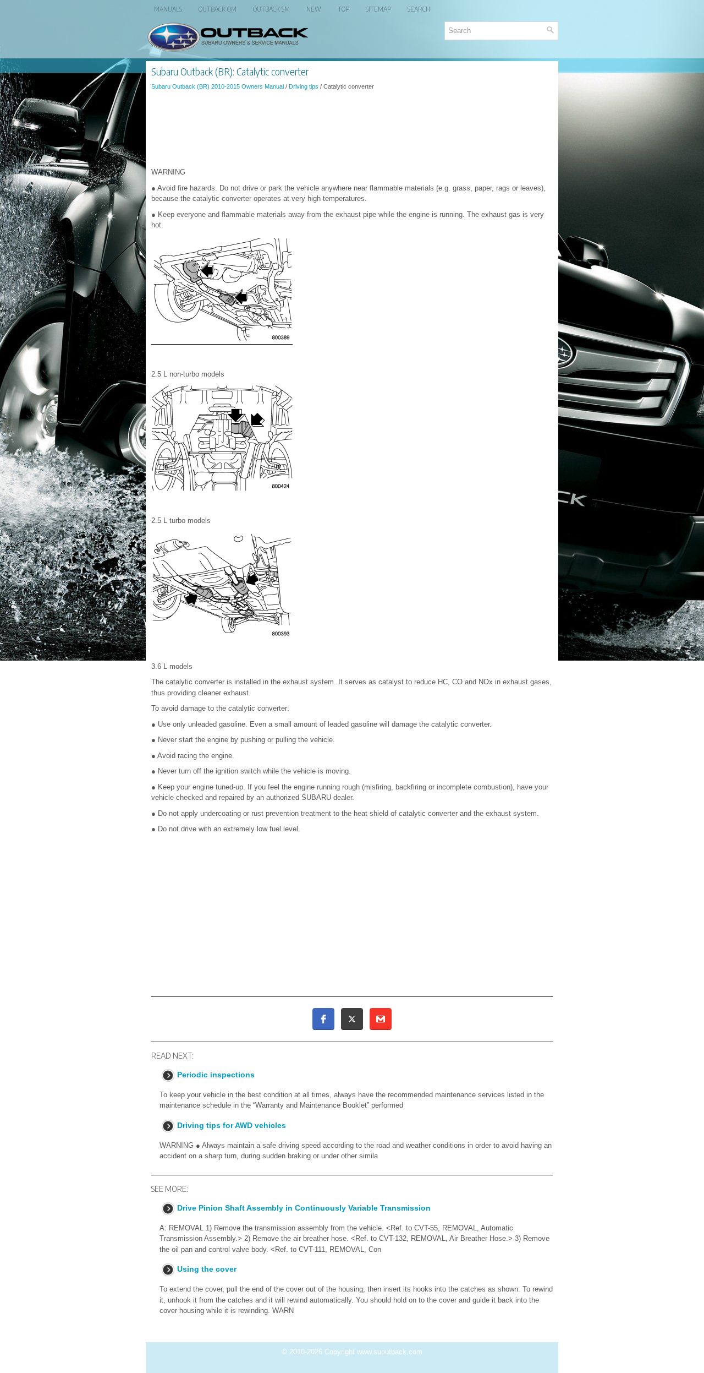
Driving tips (303, 86)
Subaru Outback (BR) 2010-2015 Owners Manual (217, 86)
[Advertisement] (352, 129)
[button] (323, 1019)
